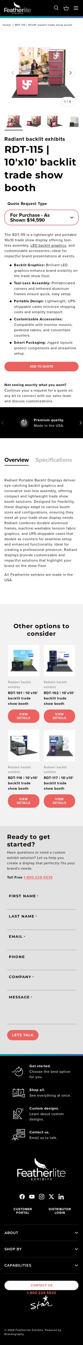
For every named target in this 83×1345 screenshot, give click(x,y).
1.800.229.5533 (41, 1292)
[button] (66, 8)
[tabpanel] (41, 530)
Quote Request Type (27, 203)
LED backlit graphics (48, 245)
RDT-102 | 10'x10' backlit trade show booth (59, 698)
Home (7, 25)
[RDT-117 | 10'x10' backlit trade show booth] (59, 746)
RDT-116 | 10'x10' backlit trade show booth (23, 783)
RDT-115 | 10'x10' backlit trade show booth (43, 25)
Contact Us (41, 1285)
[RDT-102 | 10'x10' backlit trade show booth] (59, 661)
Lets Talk (23, 1035)
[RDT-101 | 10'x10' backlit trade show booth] (23, 661)
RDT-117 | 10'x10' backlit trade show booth (59, 783)
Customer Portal (23, 1211)
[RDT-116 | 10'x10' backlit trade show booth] (23, 746)
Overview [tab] (16, 460)
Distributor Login (60, 1211)
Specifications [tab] (53, 460)
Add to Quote (41, 366)
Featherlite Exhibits (29, 1330)
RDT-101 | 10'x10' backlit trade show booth (23, 698)
